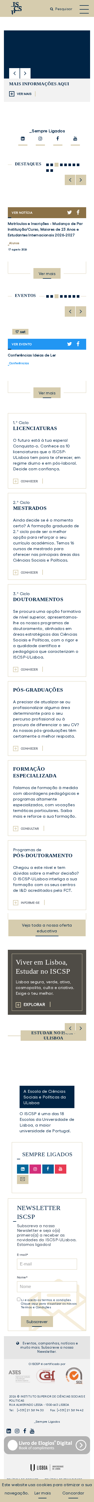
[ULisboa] (47, 1467)
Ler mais (42, 1493)
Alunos (14, 243)
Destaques (28, 164)
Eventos (25, 295)
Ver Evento (24, 346)
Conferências (19, 363)
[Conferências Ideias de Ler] (47, 328)
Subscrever (37, 1321)
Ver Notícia (28, 214)
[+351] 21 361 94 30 (30, 1410)
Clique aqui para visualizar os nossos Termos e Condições (49, 1305)
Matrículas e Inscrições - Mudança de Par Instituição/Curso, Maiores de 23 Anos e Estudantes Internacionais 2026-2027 (45, 229)
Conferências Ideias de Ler (32, 355)
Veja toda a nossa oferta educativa (47, 928)
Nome (21, 1277)
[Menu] (84, 9)
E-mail (22, 1254)
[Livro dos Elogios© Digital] (47, 1445)
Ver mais (49, 275)
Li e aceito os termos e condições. (46, 1300)
